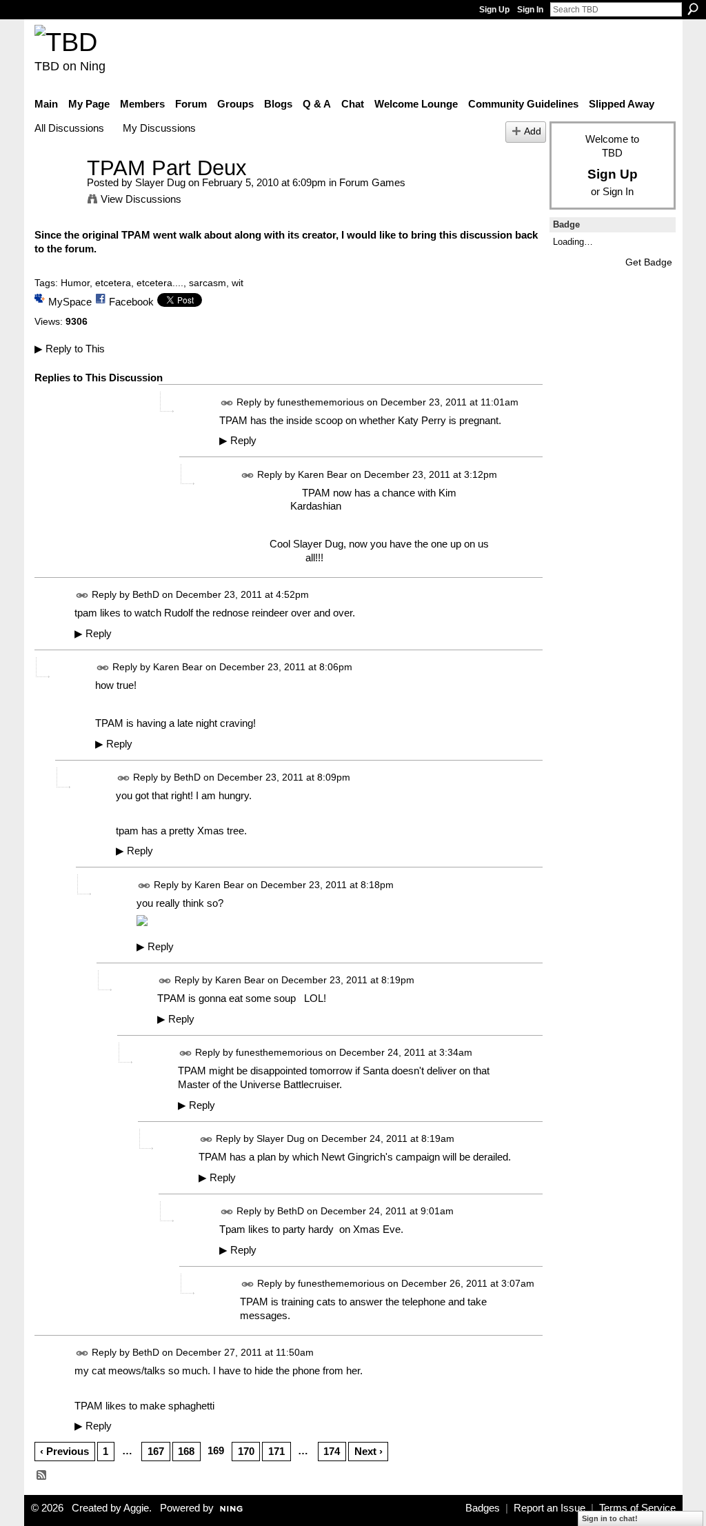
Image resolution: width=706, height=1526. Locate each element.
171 (276, 1451)
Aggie (136, 1508)
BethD (145, 595)
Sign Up (494, 9)
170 (246, 1451)
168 (186, 1451)
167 (156, 1451)
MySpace (70, 302)
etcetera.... (160, 282)
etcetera (113, 282)
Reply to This (69, 348)
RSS (42, 1475)
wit (237, 282)
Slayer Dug (160, 182)
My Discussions (159, 128)
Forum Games (372, 182)
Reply (237, 440)
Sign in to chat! (610, 1518)
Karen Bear (322, 474)
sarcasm (207, 282)
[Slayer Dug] (56, 193)
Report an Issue (549, 1508)
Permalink (227, 403)
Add (532, 131)
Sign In (530, 9)
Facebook (131, 302)
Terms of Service (637, 1508)
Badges (482, 1508)
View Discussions (141, 199)
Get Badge (648, 262)
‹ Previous (64, 1451)
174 (331, 1451)
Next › (368, 1451)
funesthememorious (320, 402)
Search (692, 9)
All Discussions (69, 128)
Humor (75, 282)
